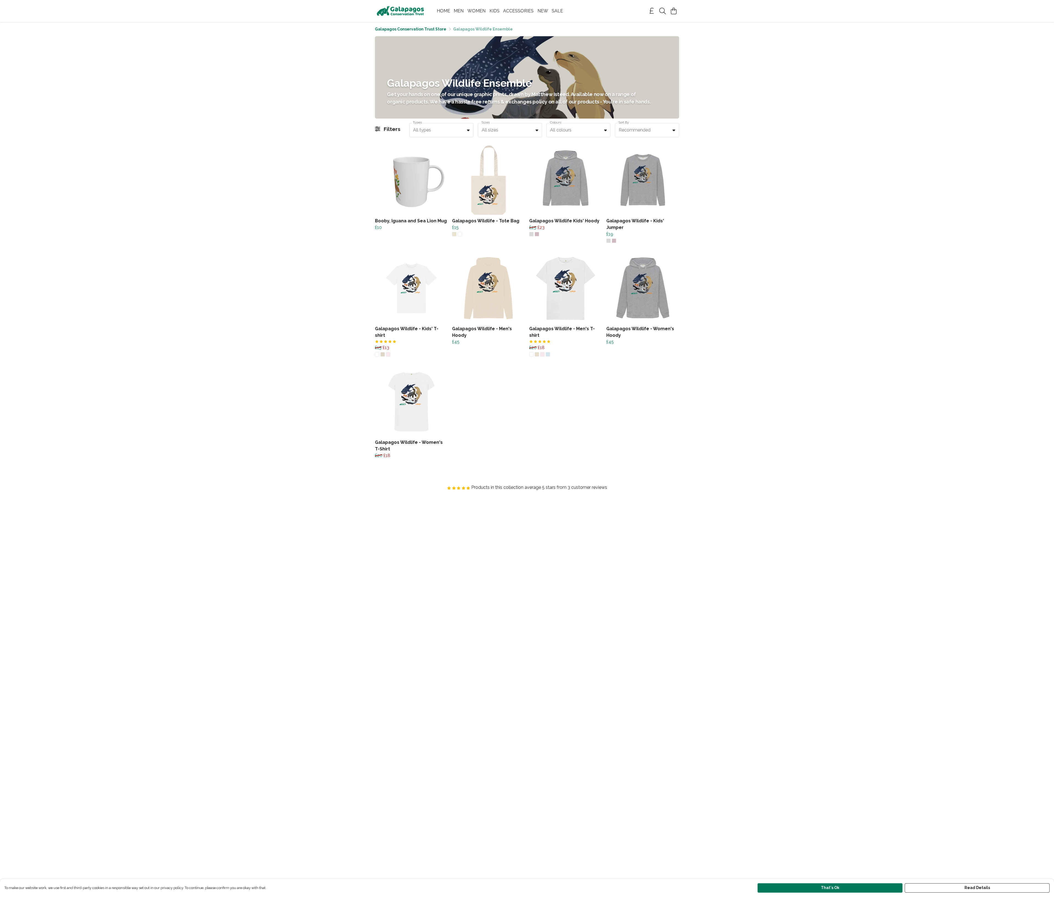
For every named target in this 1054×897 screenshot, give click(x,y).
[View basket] (673, 10)
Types (417, 122)
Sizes (485, 122)
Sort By (623, 122)
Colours (555, 122)
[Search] (662, 10)
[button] (468, 130)
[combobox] (441, 130)
